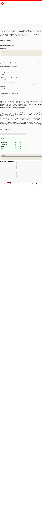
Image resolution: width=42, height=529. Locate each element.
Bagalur (2, 238)
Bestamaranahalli (3, 264)
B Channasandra (3, 232)
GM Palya (2, 396)
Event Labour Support (4, 385)
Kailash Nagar (3, 456)
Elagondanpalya (3, 380)
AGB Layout (2, 190)
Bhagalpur (2, 269)
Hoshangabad (2, 419)
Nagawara (2, 518)
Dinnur (2, 371)
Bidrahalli (2, 286)
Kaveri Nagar (2, 464)
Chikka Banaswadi (3, 312)
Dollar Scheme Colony (4, 377)
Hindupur (2, 414)
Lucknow (2, 484)
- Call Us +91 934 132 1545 (17, 1)
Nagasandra (2, 516)
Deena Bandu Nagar (3, 357)
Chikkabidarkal (3, 320)
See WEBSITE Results (3, 157)
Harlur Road (2, 411)
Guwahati (2, 405)
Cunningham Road (3, 346)
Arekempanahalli (3, 221)
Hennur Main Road (3, 413)
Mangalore (2, 487)
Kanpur (2, 459)
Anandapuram (3, 204)
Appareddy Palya (3, 216)
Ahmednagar (2, 193)
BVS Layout (2, 294)
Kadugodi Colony (3, 453)
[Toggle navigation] (40, 3)
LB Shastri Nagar (3, 481)
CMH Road (2, 337)
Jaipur (1, 431)
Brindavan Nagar (3, 292)
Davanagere (2, 354)
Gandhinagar (2, 391)
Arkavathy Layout (3, 224)
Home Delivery (3, 416)
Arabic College (3, 218)
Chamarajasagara (3, 300)
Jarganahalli (2, 439)
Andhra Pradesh (3, 207)
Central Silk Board (3, 298)
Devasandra (2, 366)
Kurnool (2, 478)
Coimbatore (2, 340)
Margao (2, 493)
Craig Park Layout (3, 343)
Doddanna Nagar (3, 376)
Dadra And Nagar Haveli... (4, 348)
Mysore (2, 513)
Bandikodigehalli (3, 246)
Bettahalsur (2, 267)
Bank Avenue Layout (3, 250)
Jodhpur (2, 450)
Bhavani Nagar (3, 272)
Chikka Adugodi (3, 311)
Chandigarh (2, 303)
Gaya (1, 394)
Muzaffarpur (2, 512)
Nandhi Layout (3, 521)
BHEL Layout (3, 278)
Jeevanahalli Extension (4, 447)
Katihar (2, 462)
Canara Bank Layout (3, 295)
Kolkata (2, 467)
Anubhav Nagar (3, 215)
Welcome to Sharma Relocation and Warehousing (8, 0)
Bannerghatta (2, 252)
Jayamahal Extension (3, 442)
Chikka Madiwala (3, 317)
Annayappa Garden (3, 212)
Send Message (9, 182)
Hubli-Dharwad (3, 422)
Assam (2, 230)
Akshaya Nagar (3, 198)
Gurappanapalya (3, 402)
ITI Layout (2, 428)
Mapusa (2, 490)
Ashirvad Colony (3, 227)
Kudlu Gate (2, 476)
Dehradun (2, 360)
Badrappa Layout (3, 235)
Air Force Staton (3, 195)
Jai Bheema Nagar (3, 430)
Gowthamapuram (3, 399)
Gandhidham (2, 393)
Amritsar (2, 201)
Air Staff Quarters (3, 196)
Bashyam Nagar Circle (4, 255)
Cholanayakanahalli (3, 331)
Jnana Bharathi (3, 448)
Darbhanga (2, 349)
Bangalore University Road (4, 249)
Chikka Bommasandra (4, 315)
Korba (1, 470)
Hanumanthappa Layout (4, 408)
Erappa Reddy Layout (4, 382)
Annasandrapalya (3, 210)
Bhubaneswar (2, 283)
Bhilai (1, 280)
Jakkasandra (2, 433)
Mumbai (2, 504)
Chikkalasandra (3, 323)
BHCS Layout (3, 275)
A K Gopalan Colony (3, 187)
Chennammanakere (3, 306)
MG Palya (2, 501)
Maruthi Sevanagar (3, 495)
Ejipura (2, 379)
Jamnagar (2, 436)
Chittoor (2, 328)
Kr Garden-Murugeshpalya (4, 473)
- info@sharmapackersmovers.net (26, 1)
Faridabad (2, 388)
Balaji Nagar (2, 241)
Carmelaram (2, 297)
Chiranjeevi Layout (3, 326)
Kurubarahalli (2, 479)
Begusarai (2, 258)
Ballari (2, 244)
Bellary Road (2, 261)
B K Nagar (2, 233)
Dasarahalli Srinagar (3, 351)
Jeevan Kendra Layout (4, 445)
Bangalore (2, 247)
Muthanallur (2, 510)
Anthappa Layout (3, 213)
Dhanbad (2, 368)
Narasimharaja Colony (4, 524)
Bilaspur (2, 289)
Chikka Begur (2, 314)
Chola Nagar (2, 329)
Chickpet (2, 309)
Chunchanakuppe (3, 334)
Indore (2, 425)
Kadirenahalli (2, 451)
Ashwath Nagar (3, 229)
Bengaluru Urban (3, 263)
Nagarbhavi (2, 515)
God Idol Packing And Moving (5, 397)
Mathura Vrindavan (3, 498)
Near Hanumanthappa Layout (5, 527)
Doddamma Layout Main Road (5, 374)
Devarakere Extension (4, 365)
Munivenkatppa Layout (4, 507)
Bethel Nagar (2, 266)
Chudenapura (2, 332)
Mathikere (2, 496)
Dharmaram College (3, 369)
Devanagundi (2, 363)
